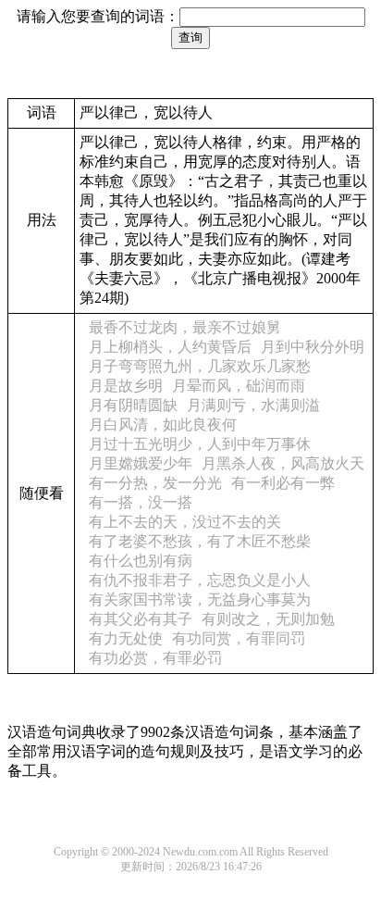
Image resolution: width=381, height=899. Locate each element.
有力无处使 (126, 638)
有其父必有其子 (140, 619)
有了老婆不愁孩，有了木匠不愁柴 (200, 541)
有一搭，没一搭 (140, 502)
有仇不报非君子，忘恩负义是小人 (200, 580)
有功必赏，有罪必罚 (155, 658)
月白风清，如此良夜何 (163, 424)
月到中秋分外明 (312, 347)
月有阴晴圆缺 (133, 405)
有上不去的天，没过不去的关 (185, 522)
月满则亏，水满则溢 (253, 405)
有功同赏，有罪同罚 (238, 638)
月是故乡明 (126, 385)
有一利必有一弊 (283, 483)
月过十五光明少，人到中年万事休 (200, 444)
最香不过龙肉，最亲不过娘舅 (185, 327)
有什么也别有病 (140, 560)
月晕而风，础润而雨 (238, 385)
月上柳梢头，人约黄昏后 (170, 347)
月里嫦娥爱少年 (140, 463)
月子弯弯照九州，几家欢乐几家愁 (200, 366)
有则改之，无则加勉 (268, 619)
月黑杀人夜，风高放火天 (283, 463)
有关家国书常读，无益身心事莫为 (200, 599)
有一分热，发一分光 (155, 483)
